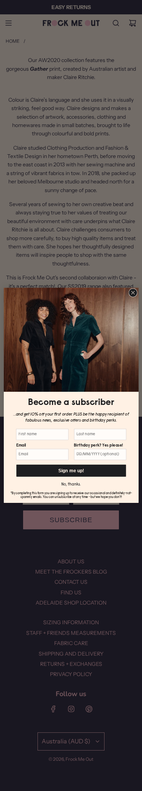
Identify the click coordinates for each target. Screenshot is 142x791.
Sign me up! (71, 470)
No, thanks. (71, 485)
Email (21, 446)
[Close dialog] (133, 292)
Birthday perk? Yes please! (98, 446)
